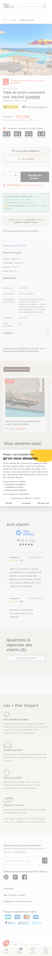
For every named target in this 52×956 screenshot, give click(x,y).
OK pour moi (43, 503)
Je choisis (26, 503)
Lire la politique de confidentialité (16, 494)
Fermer (8, 503)
